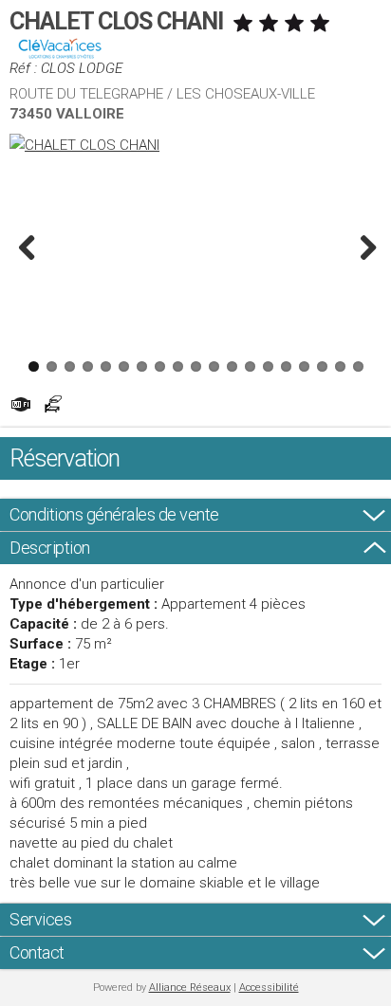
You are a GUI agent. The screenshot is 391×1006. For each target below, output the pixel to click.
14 (268, 366)
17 (322, 366)
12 (232, 366)
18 (340, 366)
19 (358, 366)
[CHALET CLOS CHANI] (195, 145)
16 (304, 366)
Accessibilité (269, 987)
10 (196, 366)
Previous (28, 247)
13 (250, 366)
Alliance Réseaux (190, 987)
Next (363, 247)
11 (214, 366)
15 (286, 366)
